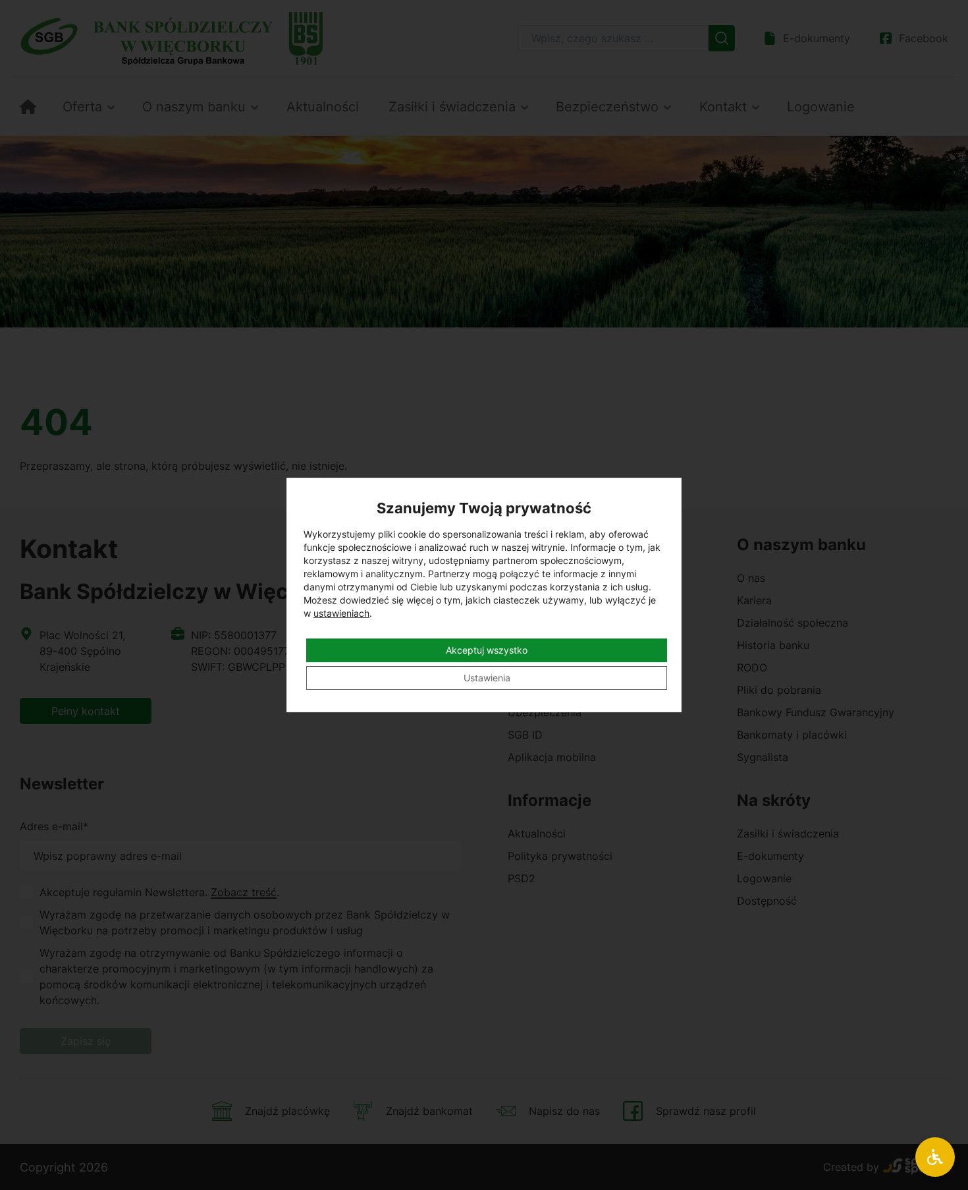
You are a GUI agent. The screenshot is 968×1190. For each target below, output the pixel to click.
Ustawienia (487, 677)
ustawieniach (341, 613)
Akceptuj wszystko (486, 650)
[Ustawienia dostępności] (935, 1157)
